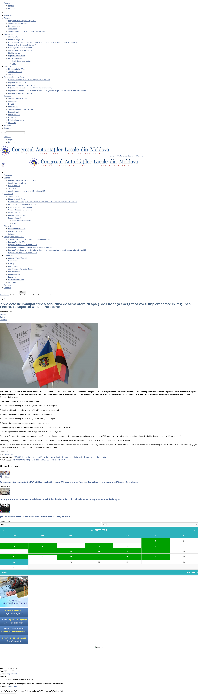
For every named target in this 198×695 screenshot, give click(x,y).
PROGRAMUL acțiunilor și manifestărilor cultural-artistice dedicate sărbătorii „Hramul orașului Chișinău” (60, 457)
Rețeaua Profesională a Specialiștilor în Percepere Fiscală (30, 88)
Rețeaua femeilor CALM (17, 82)
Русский (11, 8)
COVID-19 (12, 123)
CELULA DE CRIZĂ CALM (17, 98)
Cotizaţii (11, 74)
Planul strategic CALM (16, 39)
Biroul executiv (14, 26)
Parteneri (7, 125)
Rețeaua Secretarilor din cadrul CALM (22, 93)
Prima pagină (9, 15)
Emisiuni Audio (14, 112)
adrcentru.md (9, 455)
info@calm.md (11, 674)
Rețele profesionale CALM (14, 77)
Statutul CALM (13, 37)
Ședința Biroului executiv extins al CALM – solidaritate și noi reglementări (35, 516)
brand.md (13, 686)
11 (42, 551)
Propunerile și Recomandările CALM (22, 45)
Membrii (7, 66)
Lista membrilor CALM (16, 69)
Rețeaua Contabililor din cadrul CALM (22, 85)
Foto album (12, 117)
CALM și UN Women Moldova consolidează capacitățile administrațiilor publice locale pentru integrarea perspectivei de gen (60, 499)
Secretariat (12, 29)
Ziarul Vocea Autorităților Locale (20, 109)
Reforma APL (13, 106)
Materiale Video (14, 115)
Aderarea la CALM (15, 72)
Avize (14, 64)
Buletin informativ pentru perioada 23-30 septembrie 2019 (38, 460)
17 (14, 557)
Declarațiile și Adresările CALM (20, 47)
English (11, 6)
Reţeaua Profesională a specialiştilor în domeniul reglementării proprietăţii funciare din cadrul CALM (47, 90)
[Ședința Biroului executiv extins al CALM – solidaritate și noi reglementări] (5, 512)
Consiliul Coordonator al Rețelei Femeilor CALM (26, 31)
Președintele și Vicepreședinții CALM (22, 21)
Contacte (7, 128)
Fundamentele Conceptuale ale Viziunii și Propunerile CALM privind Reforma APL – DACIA (42, 42)
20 (99, 557)
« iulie (4, 572)
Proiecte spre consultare (21, 61)
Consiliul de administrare (17, 23)
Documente (8, 34)
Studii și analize (14, 53)
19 (71, 557)
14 (127, 551)
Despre (7, 18)
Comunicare (8, 96)
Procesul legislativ (15, 58)
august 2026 (99, 529)
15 (155, 551)
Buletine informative (16, 120)
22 (155, 557)
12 (71, 551)
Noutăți (11, 104)
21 (127, 557)
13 (99, 551)
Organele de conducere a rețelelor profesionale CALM (29, 80)
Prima (2, 295)
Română (7, 3)
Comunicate (12, 101)
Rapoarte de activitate (16, 56)
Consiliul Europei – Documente (20, 50)
